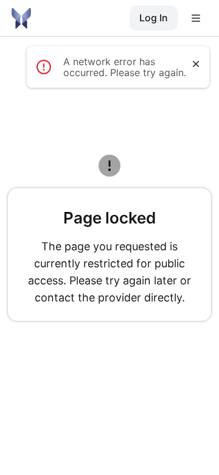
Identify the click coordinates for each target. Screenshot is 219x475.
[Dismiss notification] (196, 63)
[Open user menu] (196, 18)
